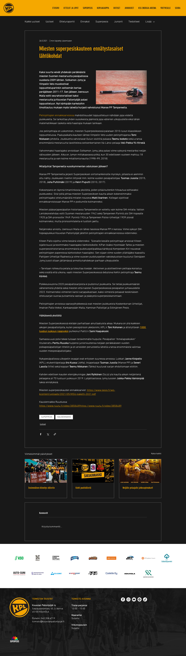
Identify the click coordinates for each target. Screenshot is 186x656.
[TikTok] (145, 599)
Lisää (148, 21)
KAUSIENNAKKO (64, 417)
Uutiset (50, 21)
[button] (129, 8)
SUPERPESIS (46, 417)
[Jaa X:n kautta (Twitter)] (47, 434)
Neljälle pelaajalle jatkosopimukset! (138, 487)
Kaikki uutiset (32, 21)
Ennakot (85, 21)
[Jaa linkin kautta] (54, 434)
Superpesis (101, 21)
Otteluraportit (67, 21)
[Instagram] (128, 599)
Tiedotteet (134, 21)
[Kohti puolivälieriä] (93, 471)
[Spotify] (139, 599)
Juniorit (118, 21)
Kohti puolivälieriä (83, 487)
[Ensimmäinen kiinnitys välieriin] (46, 471)
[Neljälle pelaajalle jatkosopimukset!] (140, 471)
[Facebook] (123, 599)
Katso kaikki (156, 453)
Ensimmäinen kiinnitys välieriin (41, 487)
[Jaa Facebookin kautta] (40, 434)
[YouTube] (134, 599)
